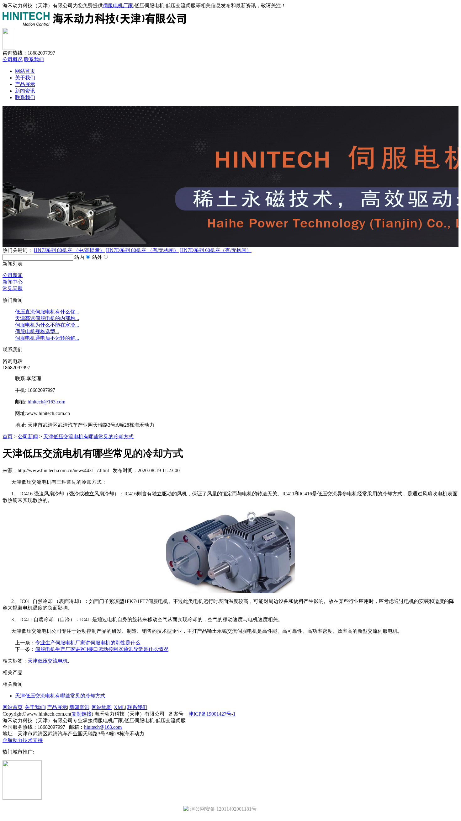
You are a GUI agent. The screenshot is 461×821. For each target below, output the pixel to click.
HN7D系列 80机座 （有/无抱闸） (142, 250)
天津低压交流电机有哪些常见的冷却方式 (88, 436)
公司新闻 (13, 275)
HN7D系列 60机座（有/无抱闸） (216, 250)
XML (119, 707)
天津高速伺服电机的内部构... (47, 318)
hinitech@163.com (46, 401)
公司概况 (13, 59)
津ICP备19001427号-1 (212, 714)
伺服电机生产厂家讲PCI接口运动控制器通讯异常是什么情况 (101, 649)
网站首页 (25, 71)
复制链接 (82, 714)
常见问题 (13, 288)
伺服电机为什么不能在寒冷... (47, 325)
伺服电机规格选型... (37, 331)
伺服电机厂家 (118, 5)
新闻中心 (13, 282)
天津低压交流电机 (48, 661)
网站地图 (102, 707)
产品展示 (25, 84)
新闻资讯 (25, 90)
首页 (8, 436)
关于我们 (25, 77)
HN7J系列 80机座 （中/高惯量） (69, 250)
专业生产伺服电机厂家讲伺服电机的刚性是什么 (87, 642)
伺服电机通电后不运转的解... (47, 338)
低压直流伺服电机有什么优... (47, 311)
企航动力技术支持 (23, 740)
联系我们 (34, 59)
